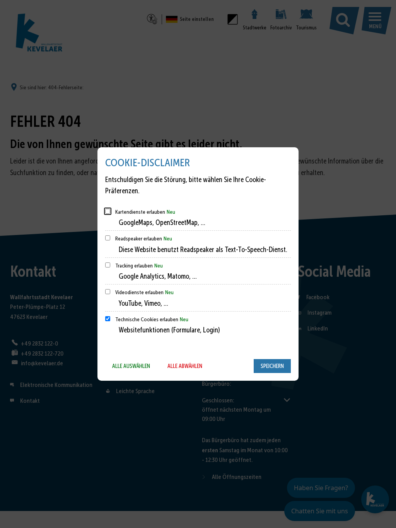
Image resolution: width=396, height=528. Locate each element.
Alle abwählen (184, 366)
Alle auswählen (131, 366)
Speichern (272, 366)
